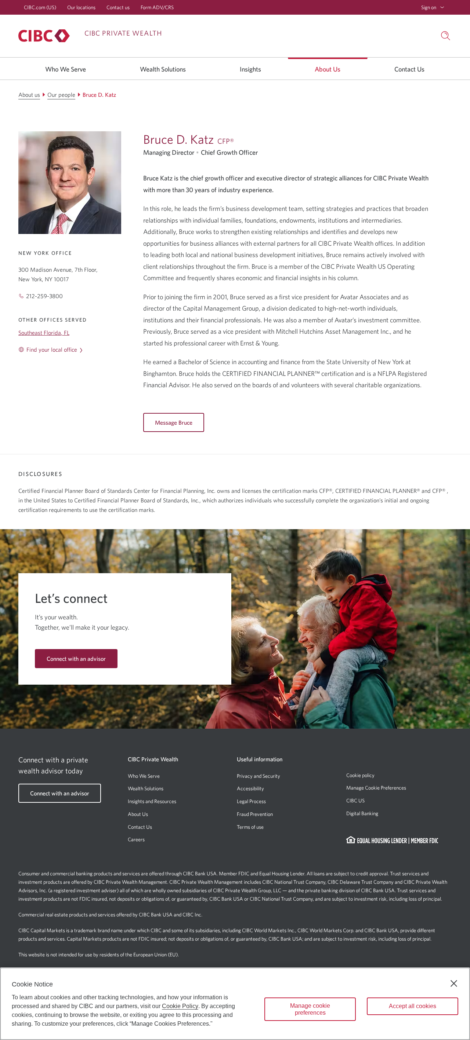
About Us (138, 814)
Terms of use (250, 827)
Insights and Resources (152, 801)
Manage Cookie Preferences (376, 787)
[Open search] (446, 36)
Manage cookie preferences (310, 1009)
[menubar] (433, 7)
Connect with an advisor (76, 658)
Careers (136, 839)
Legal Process (251, 801)
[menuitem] (433, 7)
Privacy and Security (258, 776)
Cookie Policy (180, 1006)
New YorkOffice (45, 253)
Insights (250, 69)
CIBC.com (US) (40, 7)
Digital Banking (362, 813)
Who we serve (65, 69)
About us (327, 69)
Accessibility (250, 788)
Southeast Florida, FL (43, 332)
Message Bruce (173, 422)
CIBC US (355, 800)
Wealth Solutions (145, 788)
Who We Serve (144, 776)
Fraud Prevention (255, 814)
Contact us (118, 7)
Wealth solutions (163, 69)
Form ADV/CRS (157, 7)
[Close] (453, 983)
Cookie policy (360, 775)
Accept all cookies (412, 1006)
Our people (61, 94)
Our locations (81, 7)
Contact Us (140, 827)
